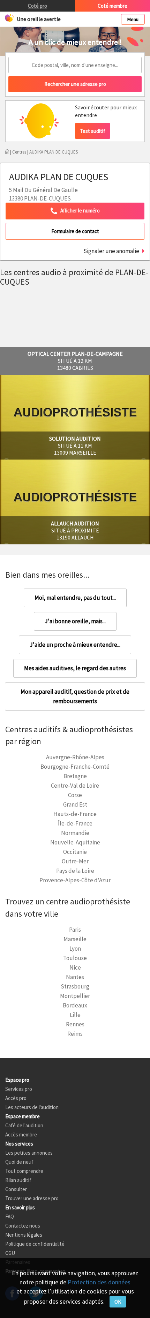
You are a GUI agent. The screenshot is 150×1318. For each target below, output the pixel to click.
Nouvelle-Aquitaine (75, 842)
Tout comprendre (24, 1171)
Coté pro (37, 5)
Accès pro (16, 1098)
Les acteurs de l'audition (32, 1107)
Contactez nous (22, 1225)
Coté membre (112, 5)
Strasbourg (75, 986)
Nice (75, 967)
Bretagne (75, 776)
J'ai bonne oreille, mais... (75, 621)
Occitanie (75, 852)
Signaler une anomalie (111, 251)
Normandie (75, 833)
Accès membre (21, 1134)
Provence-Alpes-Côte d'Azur (75, 880)
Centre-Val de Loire (75, 785)
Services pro (18, 1089)
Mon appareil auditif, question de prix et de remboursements (75, 696)
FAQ (9, 1216)
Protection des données (99, 1282)
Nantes (75, 977)
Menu (132, 19)
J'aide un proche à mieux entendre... (75, 644)
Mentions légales (23, 1234)
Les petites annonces (29, 1152)
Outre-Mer (75, 861)
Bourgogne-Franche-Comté (75, 766)
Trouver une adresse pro (32, 1198)
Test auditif (92, 131)
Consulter (16, 1189)
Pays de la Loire (75, 871)
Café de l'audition (24, 1125)
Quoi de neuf (19, 1162)
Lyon (75, 948)
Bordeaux (75, 1005)
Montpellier (75, 996)
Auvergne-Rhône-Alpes (75, 757)
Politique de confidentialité (35, 1244)
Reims (75, 1034)
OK (117, 1301)
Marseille (75, 939)
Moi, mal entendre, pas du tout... (75, 598)
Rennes (75, 1024)
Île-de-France (75, 823)
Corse (75, 795)
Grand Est (75, 804)
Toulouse (75, 958)
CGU (10, 1253)
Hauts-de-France (75, 814)
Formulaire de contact (75, 231)
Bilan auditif (18, 1180)
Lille (75, 1015)
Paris (75, 929)
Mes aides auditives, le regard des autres (75, 668)
